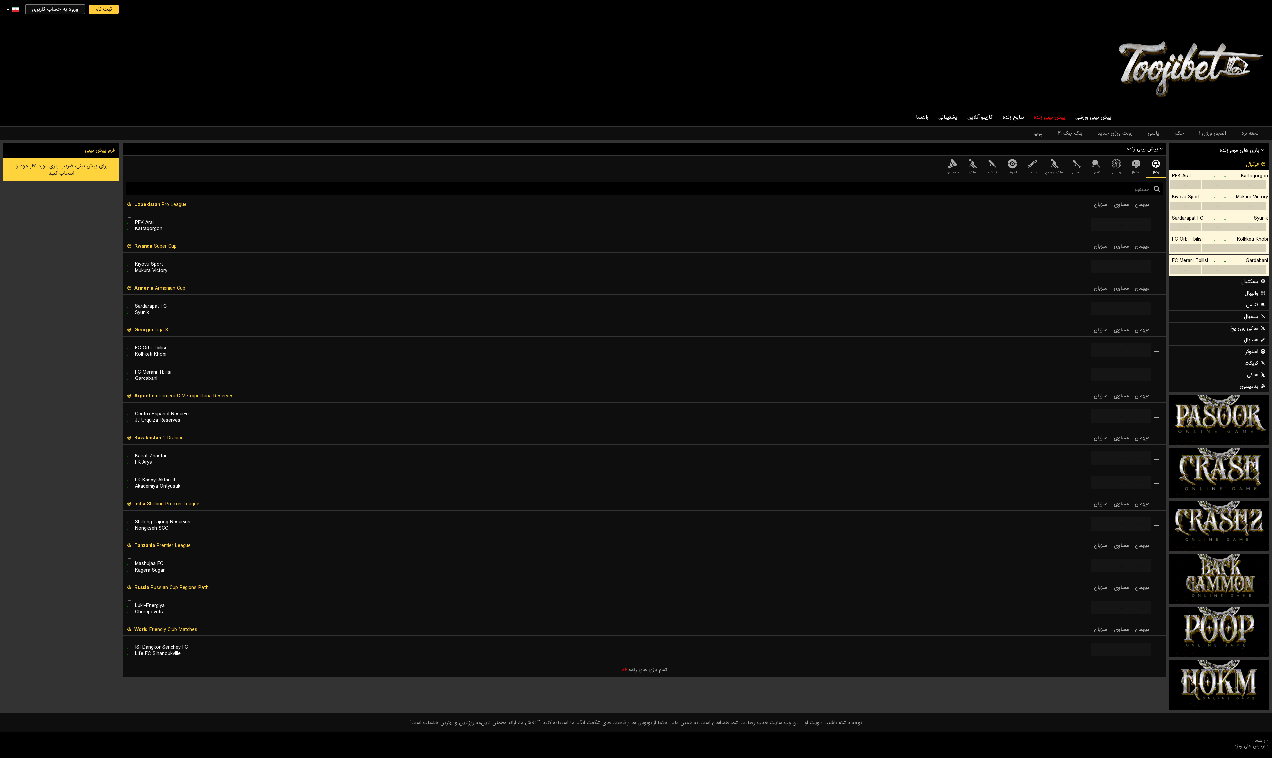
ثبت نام (103, 9)
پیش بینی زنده (1049, 117)
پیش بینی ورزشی (1093, 117)
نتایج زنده (1013, 117)
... (1185, 184)
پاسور (1153, 133)
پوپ (1038, 133)
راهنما (922, 117)
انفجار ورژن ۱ (1212, 133)
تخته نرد (1250, 133)
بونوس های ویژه (1249, 746)
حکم (1179, 133)
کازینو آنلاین (980, 117)
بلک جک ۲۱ (1070, 133)
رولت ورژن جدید (1115, 133)
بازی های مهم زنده (1240, 150)
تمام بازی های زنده (644, 669)
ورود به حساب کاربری (55, 9)
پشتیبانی (947, 117)
